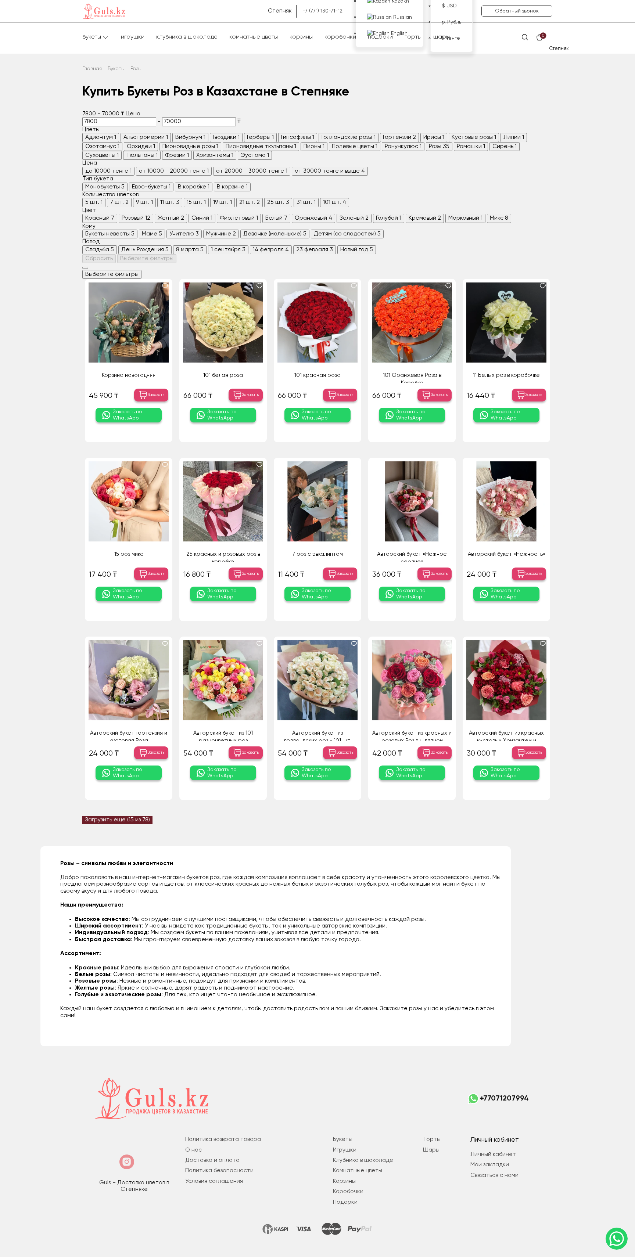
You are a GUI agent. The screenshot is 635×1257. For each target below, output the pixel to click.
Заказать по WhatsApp (127, 415)
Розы (135, 68)
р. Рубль (451, 22)
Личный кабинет (493, 1154)
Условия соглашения (214, 1181)
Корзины (301, 37)
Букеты (91, 37)
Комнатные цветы (253, 37)
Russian (402, 17)
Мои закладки (489, 1165)
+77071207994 (504, 1098)
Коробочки (340, 37)
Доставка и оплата (212, 1160)
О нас (193, 1150)
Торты (413, 37)
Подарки (380, 37)
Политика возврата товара (223, 1139)
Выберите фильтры (146, 259)
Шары (441, 37)
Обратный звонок (517, 11)
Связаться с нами (494, 1175)
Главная (92, 68)
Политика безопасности (219, 1171)
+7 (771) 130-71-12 (322, 11)
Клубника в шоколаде (187, 37)
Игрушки (132, 37)
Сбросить (99, 259)
